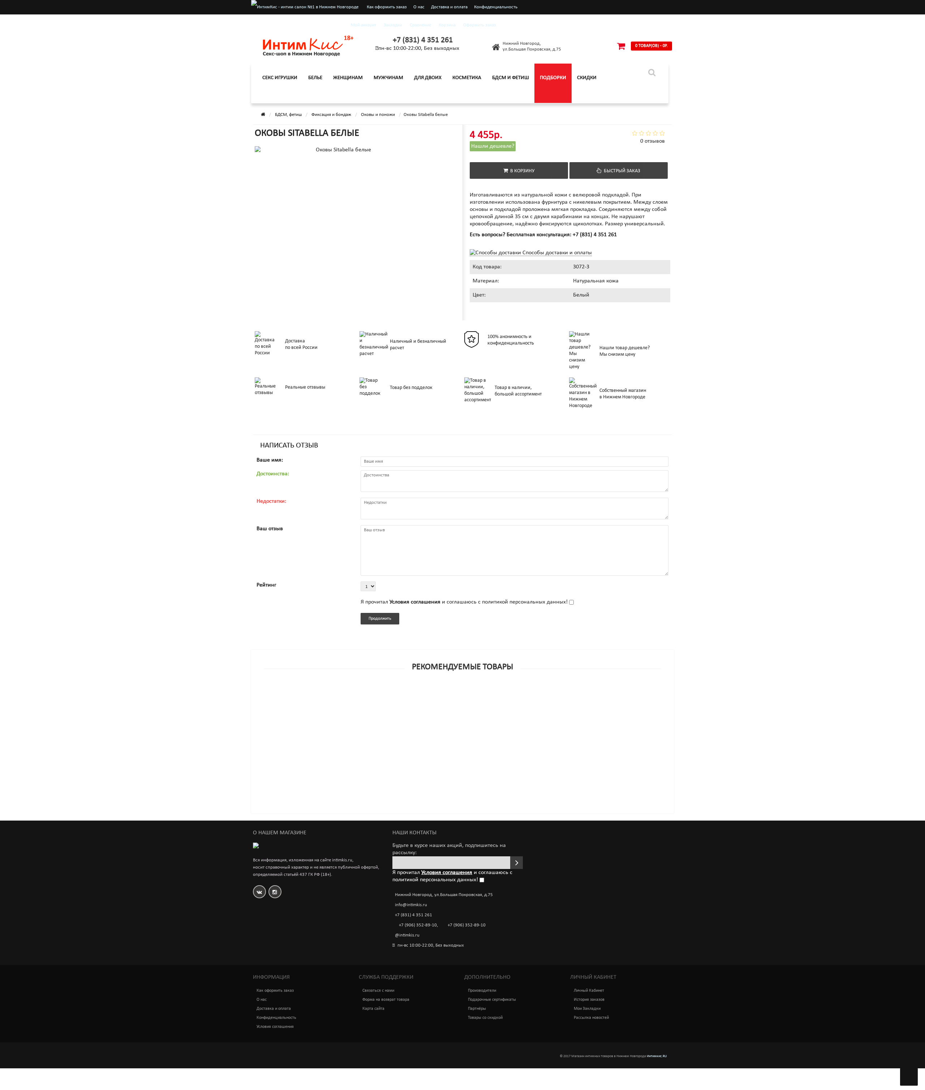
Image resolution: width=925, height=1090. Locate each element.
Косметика (466, 78)
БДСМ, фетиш (288, 114)
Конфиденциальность (495, 7)
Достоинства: (273, 474)
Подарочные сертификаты (492, 1000)
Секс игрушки (279, 78)
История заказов (589, 1000)
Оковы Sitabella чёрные (287, 706)
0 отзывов (652, 141)
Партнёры (477, 1009)
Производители (482, 991)
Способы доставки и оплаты (556, 253)
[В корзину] (445, 696)
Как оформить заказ (387, 7)
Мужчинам (388, 78)
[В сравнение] (478, 696)
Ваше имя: (270, 460)
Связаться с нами (378, 991)
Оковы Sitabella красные (288, 753)
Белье (315, 78)
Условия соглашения (275, 1027)
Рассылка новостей (591, 1018)
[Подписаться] (516, 862)
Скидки (587, 78)
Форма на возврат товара (385, 1000)
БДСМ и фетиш (510, 78)
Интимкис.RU (657, 1056)
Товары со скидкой (485, 1018)
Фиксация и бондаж (331, 114)
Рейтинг (266, 585)
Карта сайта (373, 1009)
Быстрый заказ (621, 171)
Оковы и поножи (378, 114)
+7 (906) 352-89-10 (418, 925)
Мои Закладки (587, 1009)
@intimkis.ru (407, 935)
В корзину (521, 171)
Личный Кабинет (589, 991)
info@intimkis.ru (411, 905)
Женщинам (348, 78)
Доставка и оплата (449, 7)
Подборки (553, 78)
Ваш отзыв (270, 529)
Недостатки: (271, 501)
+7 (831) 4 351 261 (423, 40)
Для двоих (428, 78)
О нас (419, 7)
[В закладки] (462, 696)
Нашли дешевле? (492, 146)
